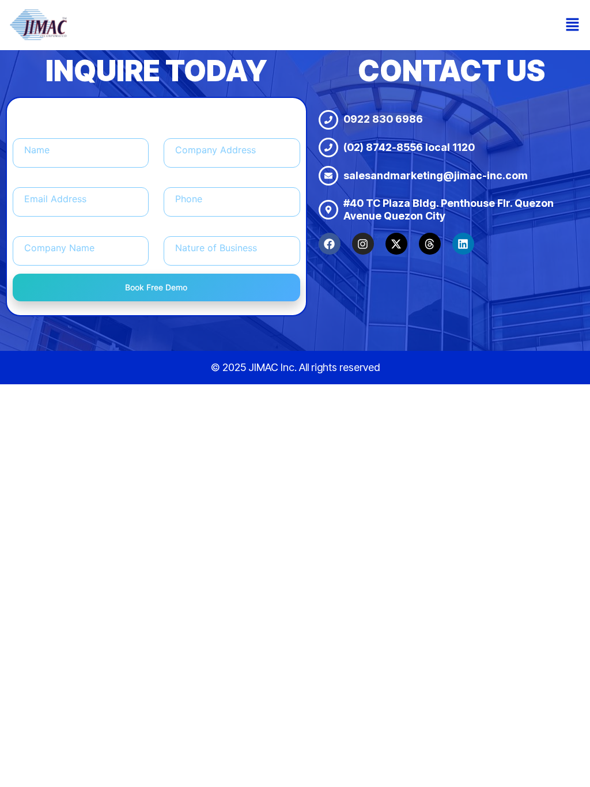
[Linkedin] (463, 244)
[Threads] (430, 244)
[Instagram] (363, 244)
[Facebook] (330, 244)
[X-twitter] (396, 244)
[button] (572, 25)
